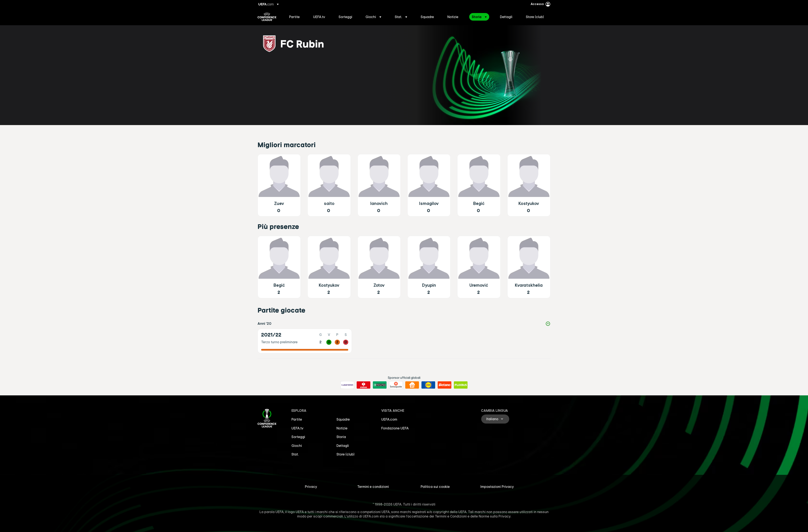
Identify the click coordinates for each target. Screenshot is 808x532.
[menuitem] (295, 17)
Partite (296, 419)
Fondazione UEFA (395, 428)
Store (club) (345, 454)
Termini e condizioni (373, 486)
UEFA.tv (297, 428)
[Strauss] (363, 385)
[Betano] (444, 385)
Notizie (341, 428)
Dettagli (342, 446)
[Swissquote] (396, 385)
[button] (373, 17)
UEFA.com (389, 419)
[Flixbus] (461, 385)
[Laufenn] (347, 385)
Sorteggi (298, 437)
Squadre (343, 419)
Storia (341, 437)
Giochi (296, 446)
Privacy (311, 486)
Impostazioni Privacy (497, 486)
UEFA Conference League (267, 17)
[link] (294, 17)
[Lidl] (428, 385)
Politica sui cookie (435, 486)
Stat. (295, 454)
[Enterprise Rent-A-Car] (380, 385)
